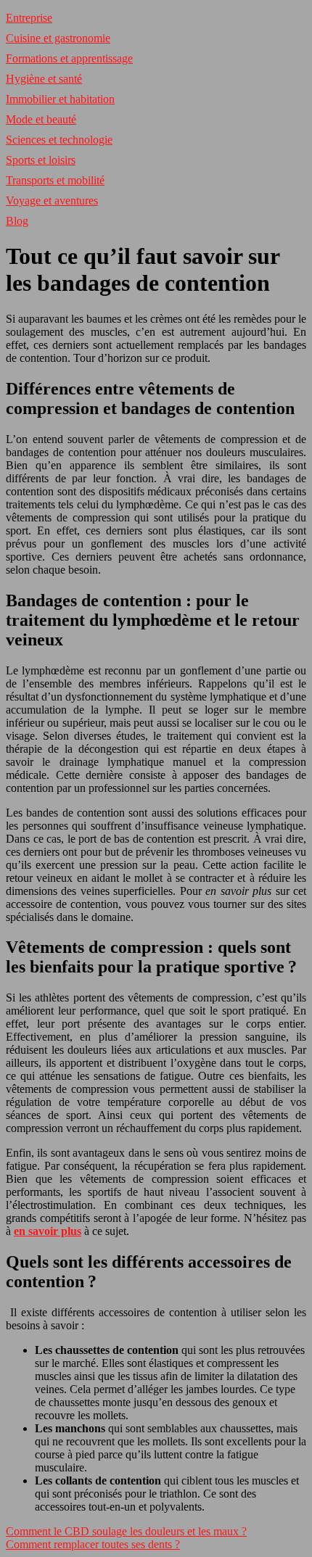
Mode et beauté (41, 119)
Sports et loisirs (40, 160)
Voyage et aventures (52, 200)
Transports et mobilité (55, 180)
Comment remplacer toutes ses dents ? (93, 1544)
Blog (17, 221)
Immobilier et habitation (60, 99)
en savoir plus (47, 1231)
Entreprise (29, 18)
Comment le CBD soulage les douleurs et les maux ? (126, 1531)
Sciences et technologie (59, 139)
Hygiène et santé (44, 79)
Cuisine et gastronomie (58, 38)
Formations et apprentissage (69, 58)
